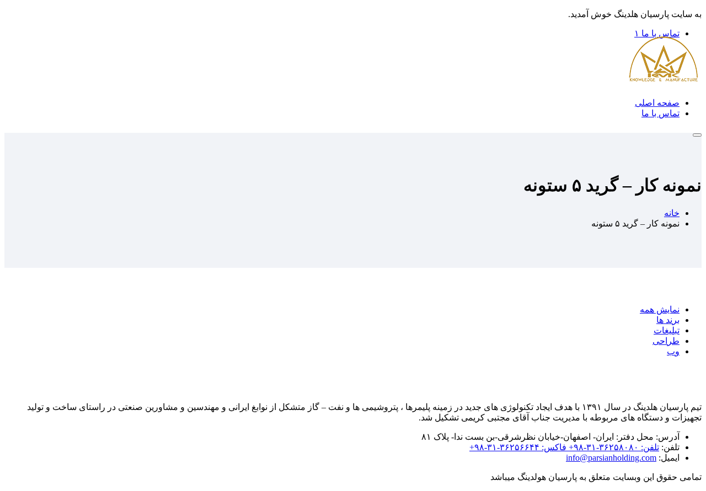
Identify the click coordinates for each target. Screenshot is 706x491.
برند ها (668, 320)
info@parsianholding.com (611, 457)
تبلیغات (667, 330)
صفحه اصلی (657, 102)
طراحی (666, 341)
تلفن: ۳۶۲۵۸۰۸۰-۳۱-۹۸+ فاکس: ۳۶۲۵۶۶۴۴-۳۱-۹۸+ (564, 447)
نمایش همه (660, 309)
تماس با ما (660, 113)
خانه (672, 213)
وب (673, 351)
